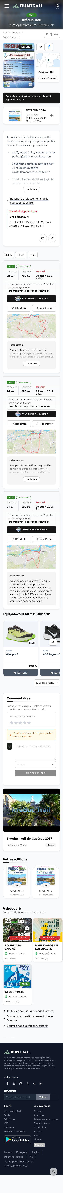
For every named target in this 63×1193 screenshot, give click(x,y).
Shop (36, 1135)
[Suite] (53, 642)
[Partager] (52, 238)
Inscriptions (40, 1127)
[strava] (27, 1083)
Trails (7, 1115)
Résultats (20, 308)
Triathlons (9, 1119)
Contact (38, 1111)
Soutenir (39, 1145)
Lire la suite (31, 189)
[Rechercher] (54, 1172)
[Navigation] (6, 6)
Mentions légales (13, 1156)
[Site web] (40, 47)
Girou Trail (14, 992)
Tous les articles (45, 682)
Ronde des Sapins (13, 947)
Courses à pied (12, 1111)
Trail (5, 32)
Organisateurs (42, 1123)
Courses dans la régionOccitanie (27, 1025)
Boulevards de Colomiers (46, 947)
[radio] (12, 723)
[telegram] (34, 1083)
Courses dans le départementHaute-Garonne (30, 1018)
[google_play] (41, 1083)
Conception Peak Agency (19, 1161)
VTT (6, 1123)
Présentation (16, 345)
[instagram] (20, 1083)
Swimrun (9, 1127)
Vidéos (37, 1139)
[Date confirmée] (6, 953)
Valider (43, 1097)
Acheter (22, 672)
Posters (38, 1131)
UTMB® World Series (15, 1131)
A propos (39, 1115)
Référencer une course (46, 1119)
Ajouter (54, 34)
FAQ (30, 1156)
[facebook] (49, 47)
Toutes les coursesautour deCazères (30, 1011)
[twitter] (14, 1083)
